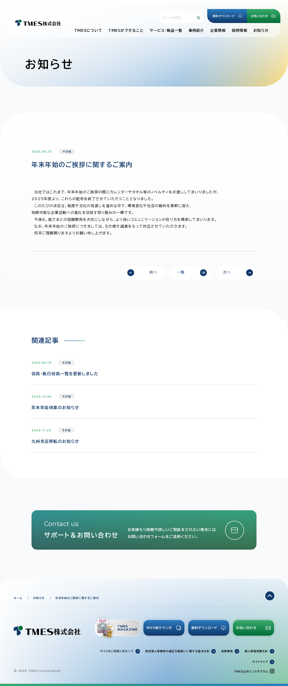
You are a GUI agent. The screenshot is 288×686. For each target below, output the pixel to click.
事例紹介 (196, 30)
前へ (153, 272)
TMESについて (88, 30)
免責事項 (227, 651)
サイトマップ (260, 661)
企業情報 (218, 30)
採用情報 (239, 30)
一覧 (181, 272)
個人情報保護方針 (256, 651)
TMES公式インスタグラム (251, 671)
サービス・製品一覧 (166, 30)
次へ (227, 272)
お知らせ (261, 30)
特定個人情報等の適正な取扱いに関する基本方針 (177, 651)
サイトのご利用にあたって (117, 651)
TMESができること (126, 30)
